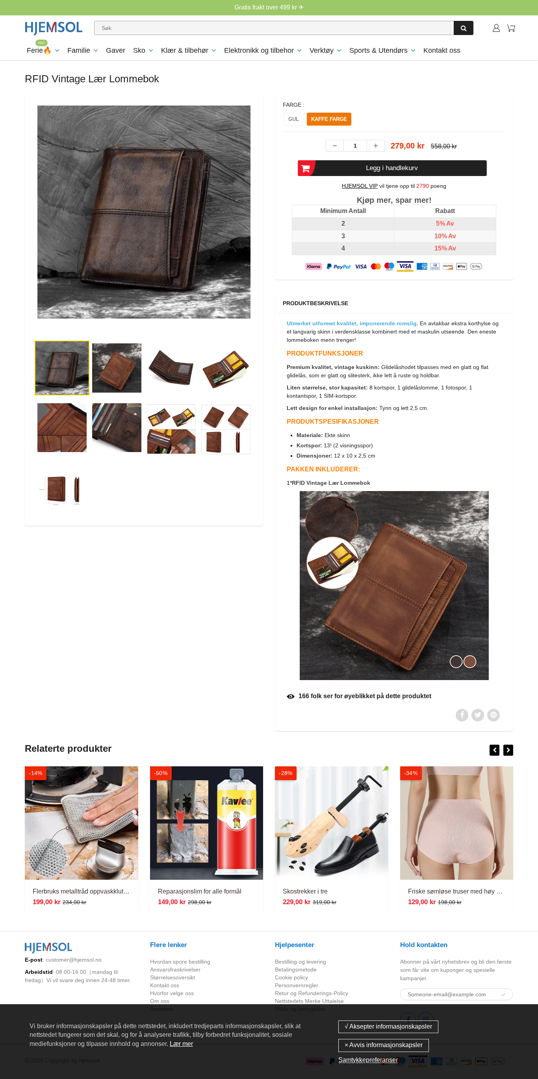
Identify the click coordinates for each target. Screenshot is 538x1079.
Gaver (115, 50)
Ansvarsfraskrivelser (175, 969)
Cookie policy (291, 977)
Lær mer (181, 1043)
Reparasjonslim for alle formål (199, 891)
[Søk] (463, 28)
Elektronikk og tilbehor (259, 50)
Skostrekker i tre (305, 891)
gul (293, 119)
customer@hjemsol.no (74, 960)
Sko (139, 50)
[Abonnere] (503, 994)
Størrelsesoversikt (172, 977)
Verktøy (322, 50)
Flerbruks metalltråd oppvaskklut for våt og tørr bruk (104, 891)
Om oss (159, 1001)
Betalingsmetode (296, 969)
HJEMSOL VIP (360, 186)
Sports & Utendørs (378, 50)
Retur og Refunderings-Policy (311, 993)
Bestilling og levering (300, 961)
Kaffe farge (329, 119)
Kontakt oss (441, 50)
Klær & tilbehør (184, 50)
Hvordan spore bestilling (180, 961)
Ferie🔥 (39, 50)
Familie (78, 50)
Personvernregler (296, 985)
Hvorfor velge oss (172, 993)
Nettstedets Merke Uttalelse (309, 1001)
